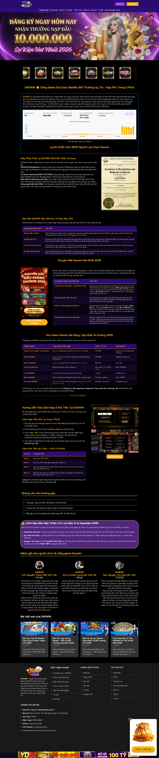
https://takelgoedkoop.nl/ (42, 710)
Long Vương (56, 363)
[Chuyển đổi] (24, 502)
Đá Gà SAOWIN (29, 377)
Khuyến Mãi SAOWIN (78, 395)
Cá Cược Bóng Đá (31, 367)
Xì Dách (84, 381)
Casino (69, 10)
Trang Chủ (44, 10)
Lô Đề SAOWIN (29, 373)
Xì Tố (89, 381)
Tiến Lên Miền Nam (58, 381)
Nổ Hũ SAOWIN (29, 357)
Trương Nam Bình (40, 727)
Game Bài (54, 10)
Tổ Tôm (61, 383)
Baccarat (55, 351)
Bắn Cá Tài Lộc (82, 363)
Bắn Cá (87, 10)
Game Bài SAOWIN (31, 381)
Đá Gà (94, 10)
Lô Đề (100, 10)
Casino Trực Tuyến (31, 351)
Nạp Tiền (34, 433)
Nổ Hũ (62, 10)
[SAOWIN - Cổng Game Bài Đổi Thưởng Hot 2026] (36, 4)
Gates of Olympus (58, 357)
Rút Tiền (44, 458)
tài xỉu (97, 369)
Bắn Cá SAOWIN (30, 363)
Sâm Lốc (55, 383)
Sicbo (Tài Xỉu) (79, 351)
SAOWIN (23, 679)
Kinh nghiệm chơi (112, 10)
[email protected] (35, 723)
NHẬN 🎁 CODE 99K (143, 749)
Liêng (79, 381)
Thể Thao (78, 10)
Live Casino (44, 351)
